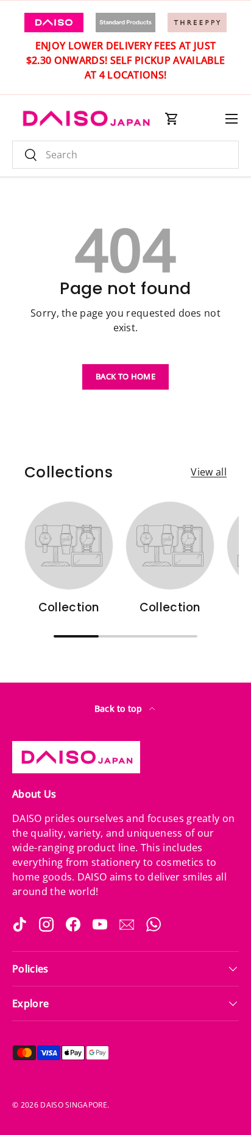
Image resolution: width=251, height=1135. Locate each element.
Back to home (125, 376)
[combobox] (125, 154)
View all (209, 472)
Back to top (119, 708)
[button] (171, 118)
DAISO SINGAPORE (73, 1105)
